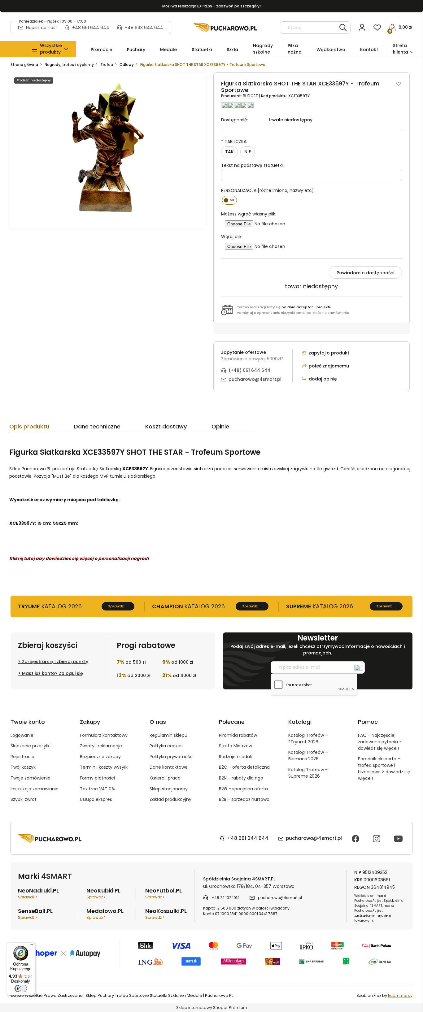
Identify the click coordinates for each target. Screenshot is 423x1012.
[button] (51, 48)
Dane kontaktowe (169, 767)
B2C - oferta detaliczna (244, 767)
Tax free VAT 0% (97, 789)
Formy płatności (97, 778)
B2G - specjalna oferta (243, 789)
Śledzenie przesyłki (30, 746)
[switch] (21, 988)
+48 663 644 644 (144, 27)
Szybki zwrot (24, 799)
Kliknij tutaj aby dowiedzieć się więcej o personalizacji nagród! (79, 558)
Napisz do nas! (41, 27)
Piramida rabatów (238, 735)
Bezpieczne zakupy (100, 757)
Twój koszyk (23, 767)
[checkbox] (229, 200)
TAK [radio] (229, 152)
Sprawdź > (27, 897)
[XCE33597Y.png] (107, 150)
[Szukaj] (343, 27)
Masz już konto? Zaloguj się (52, 673)
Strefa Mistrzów (235, 746)
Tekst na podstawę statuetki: (252, 165)
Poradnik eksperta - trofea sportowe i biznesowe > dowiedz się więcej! (384, 768)
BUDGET (251, 95)
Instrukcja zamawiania (35, 789)
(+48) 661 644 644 (249, 370)
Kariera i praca (165, 778)
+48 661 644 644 (90, 27)
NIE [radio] (247, 152)
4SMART (56, 876)
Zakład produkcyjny (170, 799)
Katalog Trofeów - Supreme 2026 (308, 773)
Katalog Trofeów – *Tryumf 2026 (308, 738)
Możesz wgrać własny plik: (248, 214)
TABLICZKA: (234, 141)
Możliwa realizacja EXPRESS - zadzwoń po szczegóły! (211, 6)
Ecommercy (400, 995)
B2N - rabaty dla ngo (241, 778)
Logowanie (22, 735)
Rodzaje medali (235, 757)
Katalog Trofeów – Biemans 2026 (308, 755)
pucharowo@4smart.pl (255, 379)
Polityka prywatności (172, 757)
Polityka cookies (167, 746)
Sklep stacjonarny (169, 789)
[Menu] (31, 946)
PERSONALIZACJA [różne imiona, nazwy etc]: (268, 190)
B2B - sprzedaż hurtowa (244, 799)
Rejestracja (22, 757)
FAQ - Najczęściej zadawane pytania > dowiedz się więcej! (380, 741)
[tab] (41, 428)
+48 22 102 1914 (226, 897)
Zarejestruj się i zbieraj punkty (55, 661)
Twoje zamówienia (30, 778)
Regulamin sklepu (168, 735)
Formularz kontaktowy (104, 735)
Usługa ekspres (96, 799)
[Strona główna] (225, 27)
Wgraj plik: (231, 236)
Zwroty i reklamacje (101, 746)
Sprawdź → (118, 606)
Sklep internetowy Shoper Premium (211, 1007)
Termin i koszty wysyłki (104, 767)
